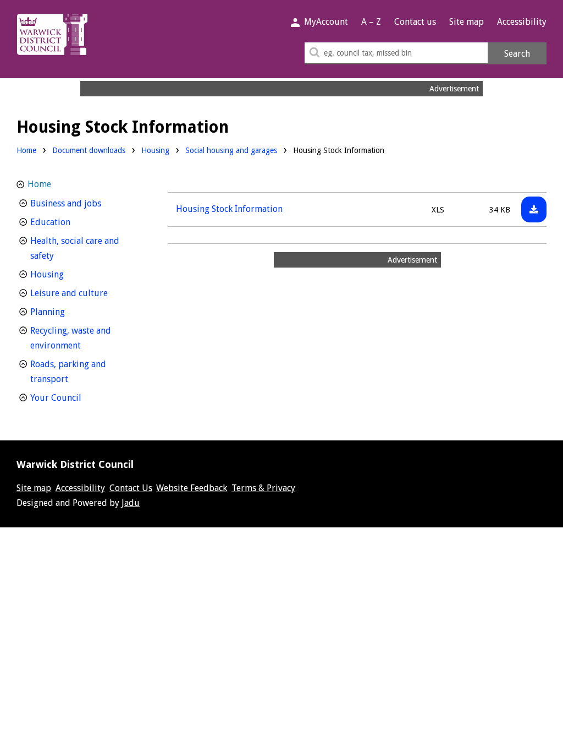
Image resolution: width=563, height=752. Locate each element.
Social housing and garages (231, 150)
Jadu (131, 503)
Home (26, 150)
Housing (155, 150)
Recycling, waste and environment (76, 338)
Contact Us (130, 488)
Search (517, 53)
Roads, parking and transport (69, 371)
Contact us (415, 22)
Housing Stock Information (229, 209)
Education (70, 221)
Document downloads (88, 150)
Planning (68, 311)
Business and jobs (86, 203)
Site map (466, 22)
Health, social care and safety (74, 248)
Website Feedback (191, 488)
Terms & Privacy (263, 488)
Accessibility (522, 22)
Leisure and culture (86, 292)
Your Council (76, 397)
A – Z (371, 22)
